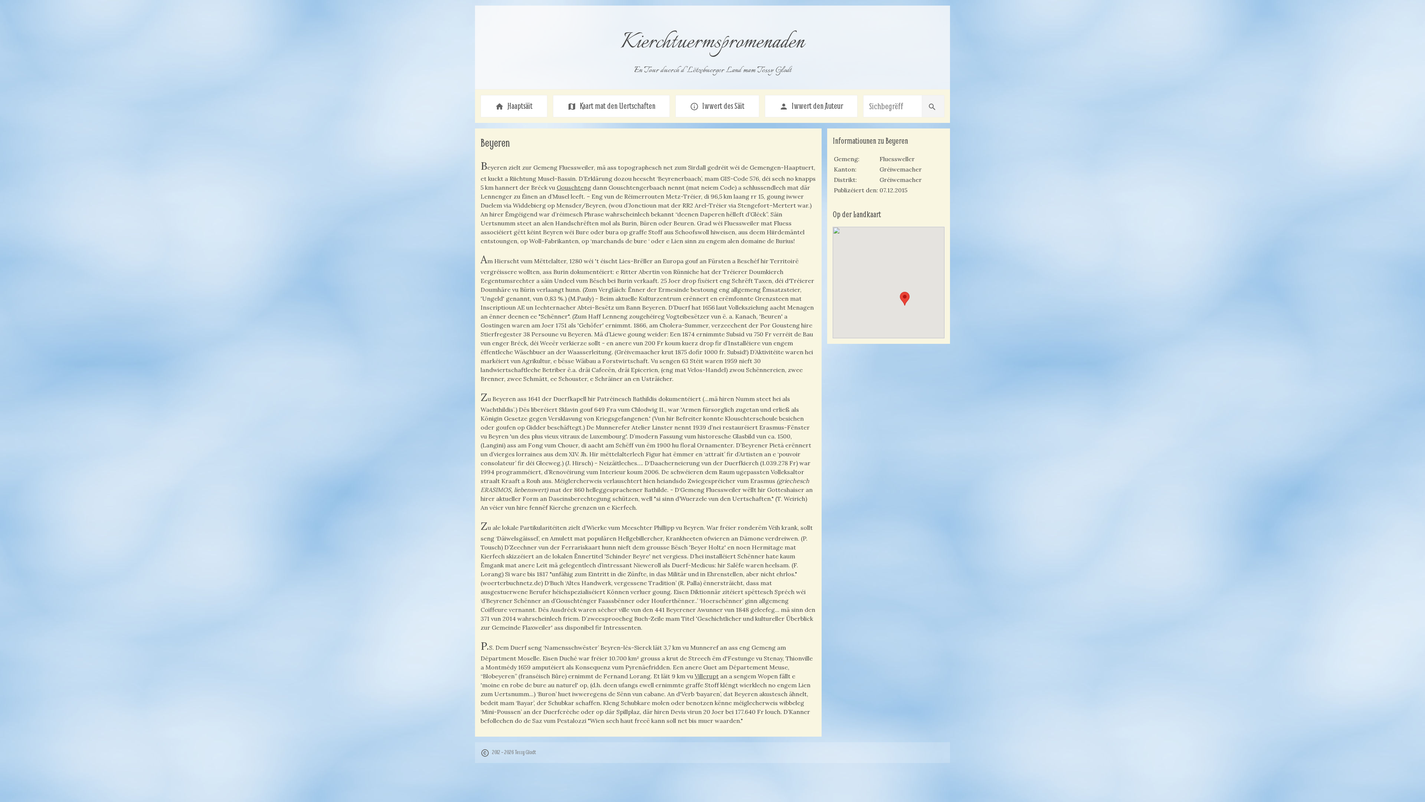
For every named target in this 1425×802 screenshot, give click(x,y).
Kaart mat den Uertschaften (611, 106)
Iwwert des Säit (717, 106)
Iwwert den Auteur (811, 106)
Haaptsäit (514, 106)
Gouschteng (574, 187)
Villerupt (707, 676)
